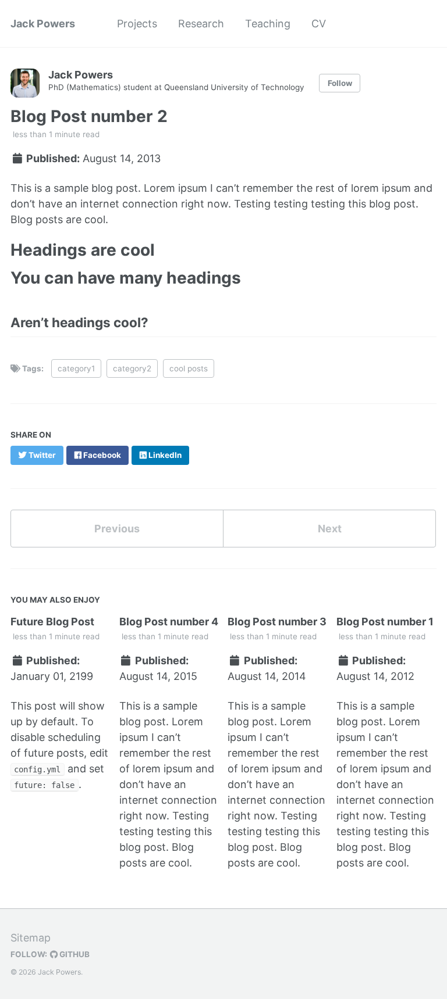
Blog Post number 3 (277, 621)
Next (330, 528)
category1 (76, 368)
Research (201, 23)
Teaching (267, 23)
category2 (132, 368)
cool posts (188, 368)
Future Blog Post (52, 621)
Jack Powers (42, 23)
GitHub (74, 954)
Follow (340, 83)
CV (318, 23)
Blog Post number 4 (168, 621)
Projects (137, 23)
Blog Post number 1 (385, 621)
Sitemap (30, 938)
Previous (117, 528)
